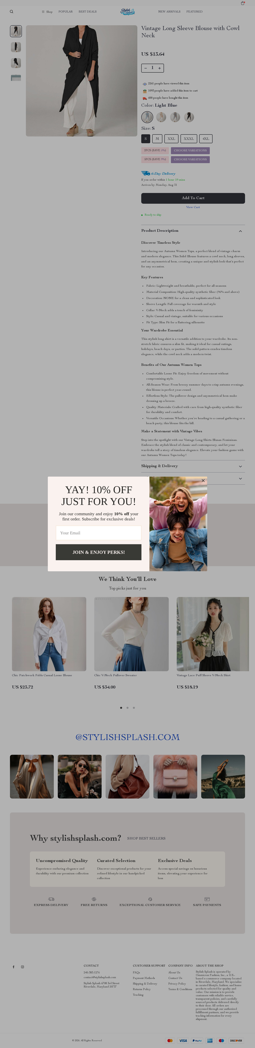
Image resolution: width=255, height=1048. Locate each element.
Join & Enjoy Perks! (99, 552)
